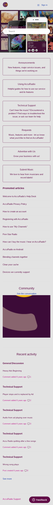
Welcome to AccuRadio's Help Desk (19, 196)
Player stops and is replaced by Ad (18, 394)
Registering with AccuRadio (15, 219)
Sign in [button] (44, 5)
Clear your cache (11, 264)
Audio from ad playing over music (18, 417)
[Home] (5, 6)
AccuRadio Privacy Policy (15, 204)
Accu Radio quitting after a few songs (19, 441)
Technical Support (12, 387)
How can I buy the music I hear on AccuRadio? (24, 242)
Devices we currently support (16, 272)
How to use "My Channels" (15, 226)
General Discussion (13, 363)
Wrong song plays (11, 464)
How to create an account (14, 211)
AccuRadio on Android (13, 249)
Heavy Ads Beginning (12, 371)
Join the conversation (26, 293)
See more (7, 479)
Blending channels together (15, 257)
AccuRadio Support (12, 499)
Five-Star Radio (10, 234)
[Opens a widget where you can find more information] (39, 500)
